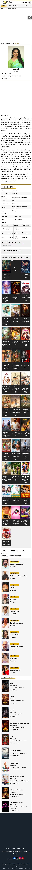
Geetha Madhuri (15, 670)
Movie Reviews (17, 851)
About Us (9, 868)
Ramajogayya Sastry (16, 646)
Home (2, 8)
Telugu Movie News (6, 851)
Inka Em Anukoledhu (16, 802)
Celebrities (8, 8)
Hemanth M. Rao (20, 727)
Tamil (18, 848)
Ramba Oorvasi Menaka (17, 776)
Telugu (13, 848)
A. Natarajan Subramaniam (18, 576)
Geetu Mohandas (20, 687)
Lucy (11, 736)
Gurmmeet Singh (20, 794)
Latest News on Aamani (13, 550)
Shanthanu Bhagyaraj (16, 564)
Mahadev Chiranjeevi (21, 740)
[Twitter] (17, 858)
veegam (18, 866)
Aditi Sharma (14, 658)
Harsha (12, 587)
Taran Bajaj (13, 599)
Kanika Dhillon (14, 635)
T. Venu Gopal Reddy (21, 767)
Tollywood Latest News (15, 864)
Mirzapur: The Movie (16, 790)
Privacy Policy (15, 868)
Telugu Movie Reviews (25, 864)
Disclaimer (21, 868)
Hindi (22, 848)
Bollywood (13, 698)
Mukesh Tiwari (14, 611)
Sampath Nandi (20, 714)
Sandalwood (13, 685)
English (23, 2)
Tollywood (13, 712)
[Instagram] (20, 858)
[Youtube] (22, 858)
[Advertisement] (16, 26)
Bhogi (12, 710)
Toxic (11, 683)
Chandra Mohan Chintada (22, 780)
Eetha (12, 696)
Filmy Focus (16, 43)
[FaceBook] (14, 858)
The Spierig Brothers (21, 753)
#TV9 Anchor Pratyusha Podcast (16, 6)
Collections (26, 851)
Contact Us (27, 868)
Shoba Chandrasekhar (17, 623)
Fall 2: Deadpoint (15, 750)
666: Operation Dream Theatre (19, 723)
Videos (15, 853)
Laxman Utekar (20, 700)
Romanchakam (14, 763)
